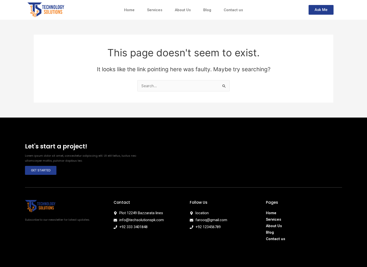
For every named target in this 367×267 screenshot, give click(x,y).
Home (129, 10)
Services (154, 10)
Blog (207, 10)
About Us (183, 10)
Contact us (233, 10)
